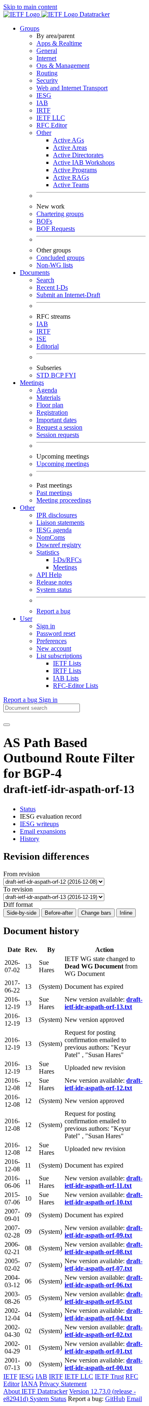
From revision (21, 873)
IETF (10, 1376)
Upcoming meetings (62, 463)
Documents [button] (35, 272)
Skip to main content (30, 6)
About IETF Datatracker (35, 1391)
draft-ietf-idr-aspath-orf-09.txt (103, 1231)
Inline (126, 913)
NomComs (50, 537)
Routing (47, 73)
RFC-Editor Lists (75, 685)
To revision (18, 889)
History (29, 838)
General (46, 50)
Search (45, 280)
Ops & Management (62, 65)
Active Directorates (78, 155)
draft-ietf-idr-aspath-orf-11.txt (103, 1182)
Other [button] (27, 507)
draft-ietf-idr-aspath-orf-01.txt (103, 1347)
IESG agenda (54, 530)
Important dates (56, 419)
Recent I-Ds (52, 287)
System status (54, 589)
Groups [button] (29, 28)
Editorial (47, 346)
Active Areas (70, 147)
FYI (70, 375)
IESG (43, 95)
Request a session (59, 427)
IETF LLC (50, 117)
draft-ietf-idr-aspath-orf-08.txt (103, 1248)
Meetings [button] (32, 382)
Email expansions (43, 831)
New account (53, 648)
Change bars (96, 913)
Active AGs (68, 140)
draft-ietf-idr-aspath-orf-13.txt (103, 1003)
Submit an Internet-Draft (68, 294)
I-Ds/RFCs (67, 559)
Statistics (47, 552)
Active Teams (71, 184)
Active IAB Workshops (84, 162)
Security (47, 80)
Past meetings (54, 492)
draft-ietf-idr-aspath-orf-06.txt (103, 1281)
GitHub (115, 1398)
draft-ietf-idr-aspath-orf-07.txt (103, 1264)
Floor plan (49, 405)
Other (43, 132)
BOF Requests (55, 228)
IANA (29, 1383)
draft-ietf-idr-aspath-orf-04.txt (103, 1314)
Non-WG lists (54, 265)
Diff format (18, 904)
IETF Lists (67, 663)
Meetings (65, 567)
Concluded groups (60, 257)
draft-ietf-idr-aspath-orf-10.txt (103, 1198)
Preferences (51, 640)
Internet (46, 58)
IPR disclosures (56, 515)
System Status (48, 1398)
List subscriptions (59, 655)
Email (134, 1398)
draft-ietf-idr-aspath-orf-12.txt (103, 1084)
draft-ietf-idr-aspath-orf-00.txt (103, 1364)
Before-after (59, 913)
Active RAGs (71, 177)
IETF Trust (109, 1376)
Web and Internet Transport (72, 87)
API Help (49, 574)
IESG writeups (39, 823)
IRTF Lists (67, 670)
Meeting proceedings (63, 500)
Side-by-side (21, 913)
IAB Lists (66, 678)
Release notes (54, 582)
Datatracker (94, 14)
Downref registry (58, 544)
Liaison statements (60, 522)
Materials (48, 397)
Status (28, 808)
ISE (41, 338)
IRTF (43, 110)
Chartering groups (60, 213)
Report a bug (53, 611)
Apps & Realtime (59, 43)
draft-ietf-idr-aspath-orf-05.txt (103, 1298)
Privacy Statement (63, 1383)
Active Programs (75, 169)
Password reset (55, 633)
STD (43, 375)
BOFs (44, 221)
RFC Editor (51, 125)
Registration (52, 412)
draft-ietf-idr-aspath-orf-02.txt (103, 1331)
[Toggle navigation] (6, 724)
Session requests (57, 434)
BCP (58, 375)
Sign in (45, 626)
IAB (42, 102)
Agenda (46, 390)
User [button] (26, 618)
